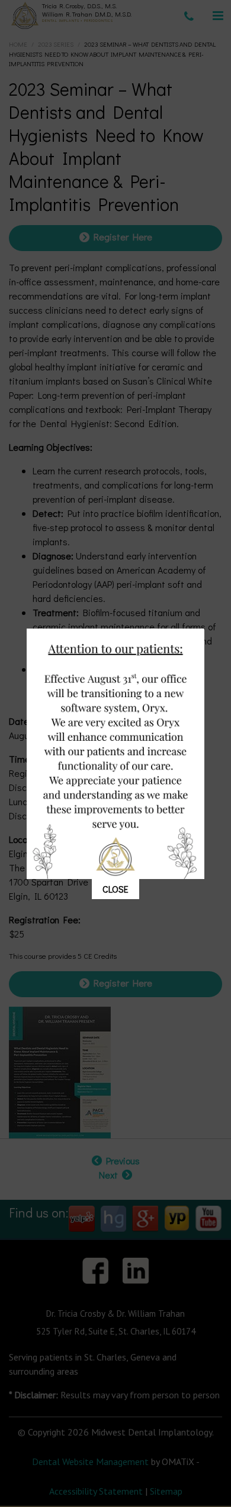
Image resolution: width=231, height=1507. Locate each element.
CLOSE (115, 889)
